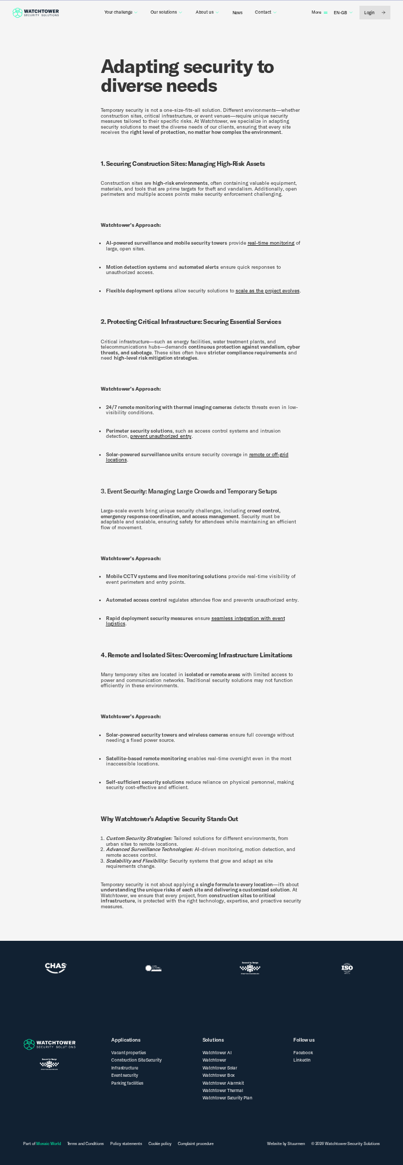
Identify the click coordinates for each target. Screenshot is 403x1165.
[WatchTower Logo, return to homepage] (36, 13)
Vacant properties (128, 1052)
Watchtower (214, 1060)
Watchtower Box (219, 1075)
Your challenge (118, 12)
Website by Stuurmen (286, 1143)
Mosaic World (48, 1143)
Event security (124, 1075)
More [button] (316, 12)
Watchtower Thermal (223, 1090)
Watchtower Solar (220, 1067)
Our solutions (164, 12)
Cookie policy (160, 1143)
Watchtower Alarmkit (223, 1083)
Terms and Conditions (85, 1143)
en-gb (340, 12)
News (237, 13)
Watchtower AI (217, 1052)
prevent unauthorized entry (161, 436)
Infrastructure (124, 1067)
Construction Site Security (136, 1060)
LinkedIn (301, 1060)
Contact (263, 12)
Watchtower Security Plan (227, 1097)
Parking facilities (127, 1083)
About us (205, 12)
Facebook (303, 1052)
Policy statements (126, 1143)
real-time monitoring (271, 242)
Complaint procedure (196, 1143)
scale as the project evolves (268, 290)
